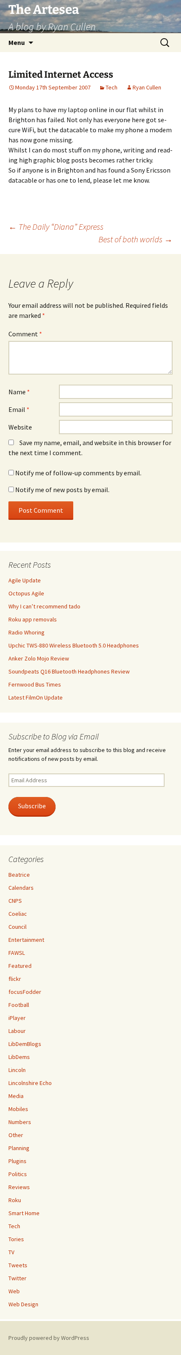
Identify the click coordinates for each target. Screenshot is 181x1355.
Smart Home (24, 1213)
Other (15, 1135)
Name (19, 392)
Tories (16, 1239)
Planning (18, 1148)
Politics (17, 1174)
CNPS (15, 900)
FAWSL (16, 953)
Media (16, 1096)
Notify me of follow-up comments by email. (78, 473)
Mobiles (18, 1109)
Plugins (17, 1161)
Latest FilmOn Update (35, 697)
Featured (20, 966)
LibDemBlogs (24, 1044)
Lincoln (17, 1070)
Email (18, 409)
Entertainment (26, 940)
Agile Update (24, 580)
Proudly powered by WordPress (48, 1338)
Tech (111, 87)
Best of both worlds (135, 239)
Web (14, 1291)
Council (17, 926)
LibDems (19, 1057)
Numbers (19, 1122)
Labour (17, 1031)
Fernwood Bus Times (34, 684)
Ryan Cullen (147, 87)
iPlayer (17, 1018)
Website (20, 427)
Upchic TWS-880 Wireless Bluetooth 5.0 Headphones (73, 645)
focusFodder (24, 992)
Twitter (17, 1278)
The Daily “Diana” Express (56, 226)
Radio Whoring (26, 632)
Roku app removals (32, 619)
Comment (25, 334)
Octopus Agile (26, 593)
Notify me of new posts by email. (62, 489)
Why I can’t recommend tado (44, 606)
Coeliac (17, 913)
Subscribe (32, 806)
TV (11, 1252)
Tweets (17, 1265)
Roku (14, 1200)
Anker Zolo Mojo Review (38, 658)
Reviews (19, 1187)
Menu (16, 42)
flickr (14, 979)
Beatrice (19, 874)
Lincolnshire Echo (30, 1083)
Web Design (23, 1304)
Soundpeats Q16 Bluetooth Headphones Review (69, 671)
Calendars (21, 887)
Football (18, 1005)
